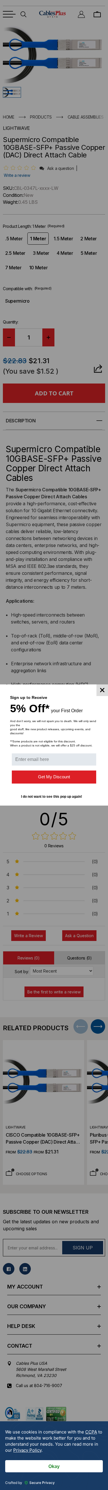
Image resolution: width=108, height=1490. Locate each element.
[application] (54, 1455)
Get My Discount (54, 776)
